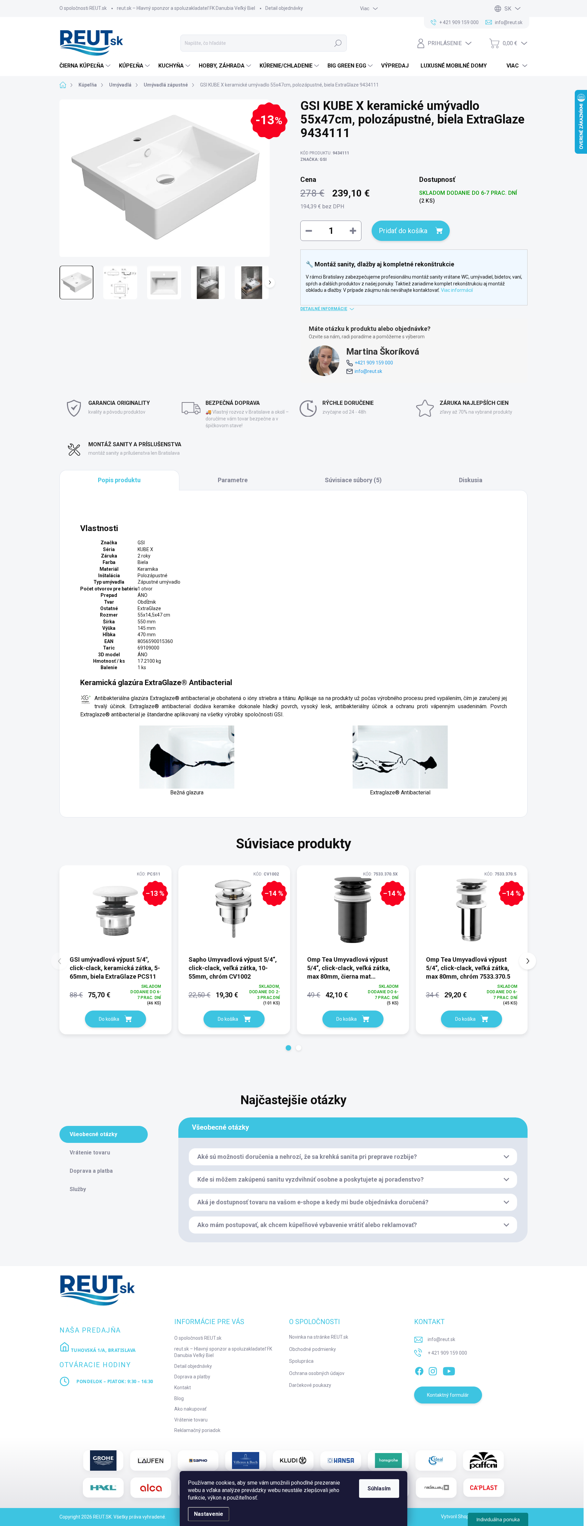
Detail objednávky (284, 8)
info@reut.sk (368, 371)
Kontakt (182, 1387)
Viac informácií (457, 290)
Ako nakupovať (190, 1409)
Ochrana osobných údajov (316, 1373)
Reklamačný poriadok (197, 1430)
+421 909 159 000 (374, 362)
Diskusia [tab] (470, 480)
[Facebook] (419, 1370)
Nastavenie (208, 1514)
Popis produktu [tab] (119, 480)
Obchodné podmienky (312, 1349)
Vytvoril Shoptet (458, 1516)
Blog (179, 1398)
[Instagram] (433, 1370)
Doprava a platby (192, 1376)
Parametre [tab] (233, 480)
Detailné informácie (323, 308)
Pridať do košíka (403, 231)
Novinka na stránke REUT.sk (318, 1337)
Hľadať (338, 43)
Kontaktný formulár (448, 1395)
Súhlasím (379, 1488)
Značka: (313, 159)
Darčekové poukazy (310, 1385)
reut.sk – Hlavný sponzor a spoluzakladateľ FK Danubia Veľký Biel (186, 8)
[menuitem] (85, 66)
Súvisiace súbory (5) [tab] (353, 480)
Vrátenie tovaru (191, 1420)
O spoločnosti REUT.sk (83, 8)
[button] (288, 1048)
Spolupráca (301, 1361)
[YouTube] (449, 1370)
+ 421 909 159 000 (447, 1353)
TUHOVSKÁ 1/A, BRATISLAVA (103, 1350)
